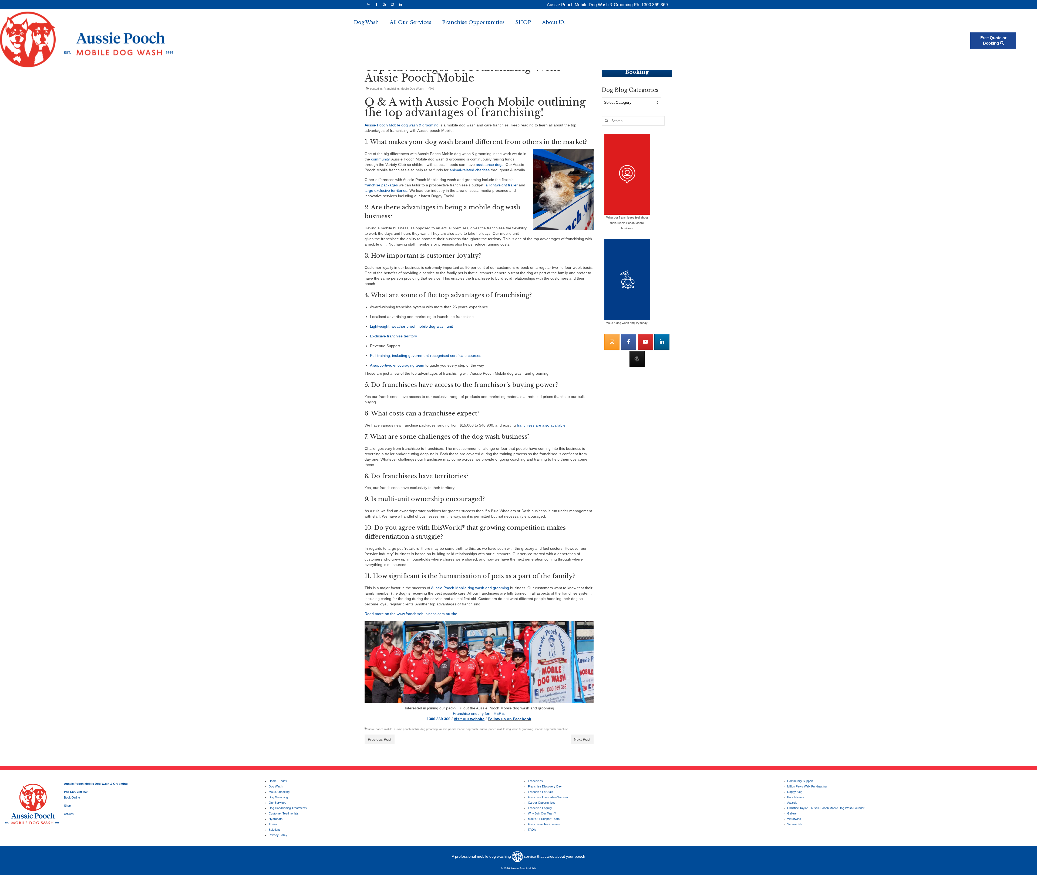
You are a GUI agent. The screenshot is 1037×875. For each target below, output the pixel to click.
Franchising (391, 88)
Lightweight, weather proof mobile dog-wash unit (411, 326)
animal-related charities (470, 170)
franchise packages (381, 185)
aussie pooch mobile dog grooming (416, 729)
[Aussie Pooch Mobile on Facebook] (628, 342)
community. (380, 159)
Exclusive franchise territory (393, 336)
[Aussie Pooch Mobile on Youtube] (645, 342)
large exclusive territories (386, 190)
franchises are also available (541, 425)
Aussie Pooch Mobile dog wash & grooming (402, 125)
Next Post (582, 739)
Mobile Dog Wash (411, 88)
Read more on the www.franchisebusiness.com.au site (411, 614)
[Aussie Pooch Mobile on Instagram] (611, 342)
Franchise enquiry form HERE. (479, 713)
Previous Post (379, 739)
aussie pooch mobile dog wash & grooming (506, 729)
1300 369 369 (438, 719)
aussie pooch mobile (379, 729)
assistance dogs (489, 164)
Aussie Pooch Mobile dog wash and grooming (470, 588)
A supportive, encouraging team (397, 365)
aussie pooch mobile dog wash (458, 729)
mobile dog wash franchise (551, 729)
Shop (67, 805)
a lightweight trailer (502, 185)
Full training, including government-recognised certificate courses (425, 355)
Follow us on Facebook (509, 719)
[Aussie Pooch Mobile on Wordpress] (637, 359)
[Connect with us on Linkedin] (661, 342)
